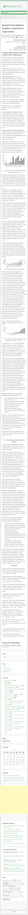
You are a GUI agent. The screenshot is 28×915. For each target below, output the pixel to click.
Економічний (7, 692)
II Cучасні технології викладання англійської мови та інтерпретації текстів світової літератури (14, 728)
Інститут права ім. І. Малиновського (12, 694)
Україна (6, 899)
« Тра (3, 766)
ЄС (11, 880)
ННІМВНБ (7, 683)
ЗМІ (3, 886)
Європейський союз (6, 880)
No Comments (20, 37)
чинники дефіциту (15, 621)
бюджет (22, 619)
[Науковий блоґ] (15, 6)
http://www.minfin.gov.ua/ (7, 597)
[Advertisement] (14, 800)
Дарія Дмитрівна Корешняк (9, 856)
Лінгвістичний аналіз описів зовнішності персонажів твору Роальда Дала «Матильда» (14, 635)
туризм (16, 897)
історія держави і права (14, 882)
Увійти (5, 666)
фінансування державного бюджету (10, 623)
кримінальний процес (8, 890)
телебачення (11, 897)
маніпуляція (16, 892)
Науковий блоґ (4, 16)
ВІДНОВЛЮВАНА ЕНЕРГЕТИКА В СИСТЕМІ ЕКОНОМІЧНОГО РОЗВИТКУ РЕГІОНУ (14, 629)
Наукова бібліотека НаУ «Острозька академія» (14, 777)
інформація (5, 882)
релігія (11, 895)
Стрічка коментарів (8, 669)
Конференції (6, 699)
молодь (3, 893)
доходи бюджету (16, 619)
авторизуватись (5, 647)
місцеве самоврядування (11, 891)
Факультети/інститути (12, 16)
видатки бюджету (6, 621)
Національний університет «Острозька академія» (14, 779)
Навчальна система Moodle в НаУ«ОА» (12, 775)
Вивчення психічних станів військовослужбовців (14, 843)
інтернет (19, 880)
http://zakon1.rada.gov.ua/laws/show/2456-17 (12, 581)
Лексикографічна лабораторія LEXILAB (14, 689)
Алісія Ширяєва (7, 35)
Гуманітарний (7, 690)
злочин (21, 884)
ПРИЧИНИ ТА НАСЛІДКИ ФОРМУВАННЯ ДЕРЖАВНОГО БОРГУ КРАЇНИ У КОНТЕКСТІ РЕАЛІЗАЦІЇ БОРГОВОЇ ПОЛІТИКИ (14, 870)
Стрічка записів (7, 668)
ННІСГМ (6, 682)
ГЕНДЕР (5, 884)
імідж (15, 880)
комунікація (10, 886)
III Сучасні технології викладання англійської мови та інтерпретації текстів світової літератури (14, 703)
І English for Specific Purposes (11, 709)
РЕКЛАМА (6, 896)
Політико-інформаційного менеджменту (13, 685)
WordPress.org (7, 671)
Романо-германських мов (10, 687)
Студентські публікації (10, 37)
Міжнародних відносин (9, 695)
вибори (24, 882)
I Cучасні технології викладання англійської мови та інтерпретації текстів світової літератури (14, 723)
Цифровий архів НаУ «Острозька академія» (13, 780)
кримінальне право (15, 888)
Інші (4, 732)
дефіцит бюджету (8, 619)
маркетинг (20, 892)
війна (21, 882)
